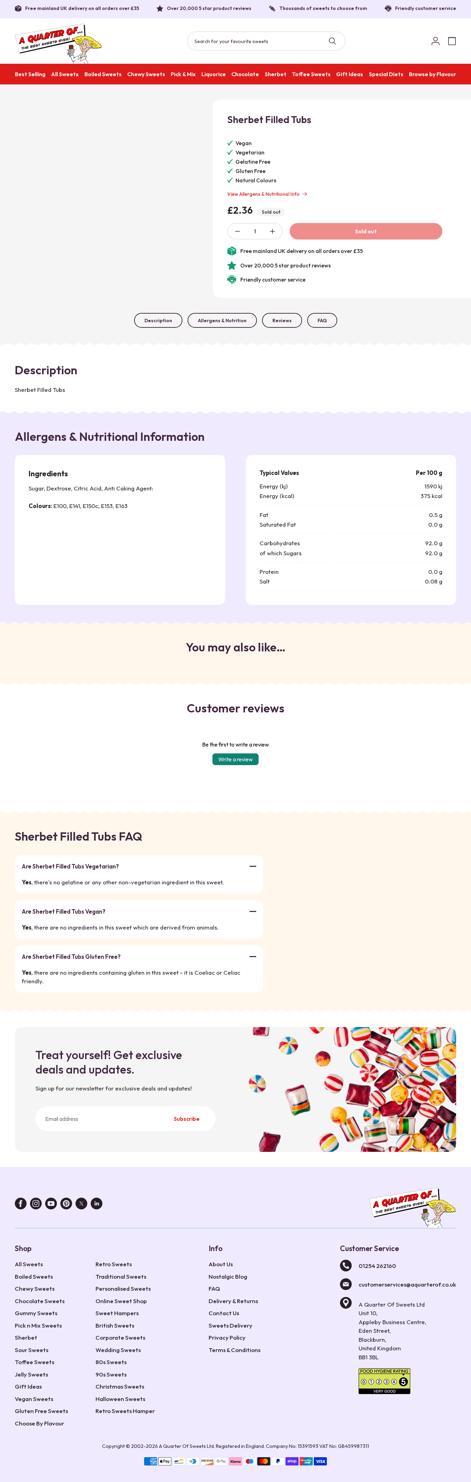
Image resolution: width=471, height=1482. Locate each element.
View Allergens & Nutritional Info (263, 194)
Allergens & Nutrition (222, 320)
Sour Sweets (31, 1349)
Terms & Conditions (234, 1349)
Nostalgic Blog (228, 1276)
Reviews (282, 320)
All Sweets (65, 74)
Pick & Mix (183, 74)
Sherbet (276, 74)
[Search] (332, 41)
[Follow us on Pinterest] (66, 1205)
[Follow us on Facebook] (21, 1205)
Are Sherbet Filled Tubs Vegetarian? (70, 866)
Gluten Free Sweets (41, 1410)
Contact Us (224, 1313)
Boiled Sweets (103, 74)
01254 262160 (377, 1265)
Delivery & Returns (233, 1301)
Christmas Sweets (120, 1386)
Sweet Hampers (117, 1313)
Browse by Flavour (432, 74)
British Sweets (115, 1325)
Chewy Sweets (146, 74)
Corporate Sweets (120, 1337)
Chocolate (245, 74)
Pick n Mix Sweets (38, 1325)
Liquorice (213, 74)
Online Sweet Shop (121, 1301)
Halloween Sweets (120, 1398)
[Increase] (272, 231)
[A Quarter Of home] (58, 43)
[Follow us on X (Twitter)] (81, 1205)
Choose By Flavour (39, 1423)
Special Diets (386, 74)
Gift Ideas (349, 74)
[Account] (435, 41)
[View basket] (452, 41)
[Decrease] (237, 231)
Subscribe (187, 1118)
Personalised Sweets (123, 1288)
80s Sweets (111, 1362)
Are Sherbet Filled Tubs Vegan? (64, 911)
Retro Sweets (114, 1264)
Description (158, 320)
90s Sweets (111, 1374)
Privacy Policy (227, 1337)
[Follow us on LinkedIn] (96, 1205)
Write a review (235, 759)
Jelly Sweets (31, 1374)
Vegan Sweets (34, 1398)
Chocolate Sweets (39, 1301)
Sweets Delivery (230, 1325)
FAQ (322, 320)
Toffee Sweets (311, 74)
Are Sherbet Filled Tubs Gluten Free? (71, 956)
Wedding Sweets (118, 1349)
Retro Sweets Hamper (125, 1410)
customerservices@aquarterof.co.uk (407, 1284)
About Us (221, 1264)
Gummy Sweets (36, 1313)
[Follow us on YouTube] (51, 1205)
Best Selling (30, 74)
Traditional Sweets (121, 1276)
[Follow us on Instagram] (36, 1205)
